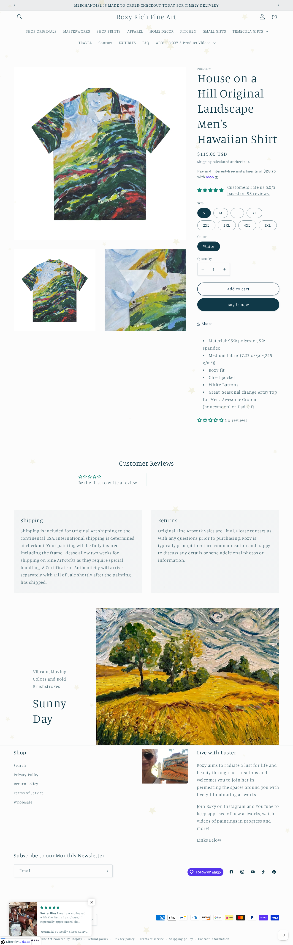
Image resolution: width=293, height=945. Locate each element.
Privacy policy (124, 938)
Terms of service (152, 938)
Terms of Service (29, 793)
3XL (226, 225)
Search (20, 765)
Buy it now (238, 304)
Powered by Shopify (67, 938)
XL (254, 213)
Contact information (213, 938)
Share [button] (207, 324)
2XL (206, 225)
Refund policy (97, 938)
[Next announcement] (278, 5)
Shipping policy (181, 938)
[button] (20, 17)
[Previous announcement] (15, 5)
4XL (247, 225)
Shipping (204, 162)
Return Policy (26, 783)
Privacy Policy (26, 774)
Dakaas (33, 940)
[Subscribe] (106, 870)
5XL (267, 225)
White (208, 246)
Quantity (204, 258)
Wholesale (23, 802)
